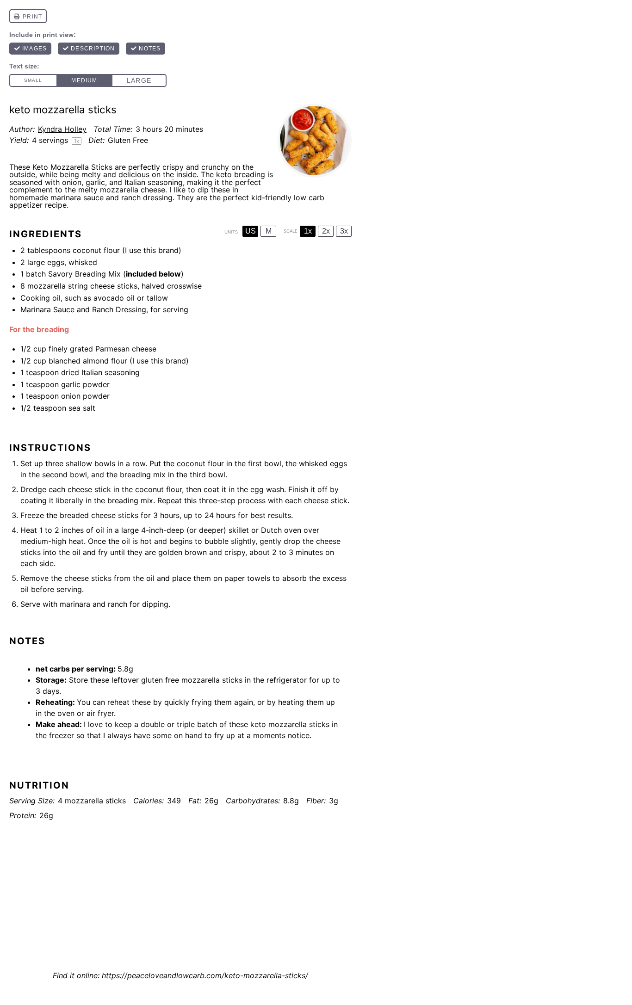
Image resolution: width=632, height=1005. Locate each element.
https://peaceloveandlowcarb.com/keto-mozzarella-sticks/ (205, 975)
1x (308, 231)
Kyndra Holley (62, 129)
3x (344, 231)
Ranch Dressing (119, 309)
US (250, 231)
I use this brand (152, 250)
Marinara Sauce (47, 309)
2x (326, 231)
